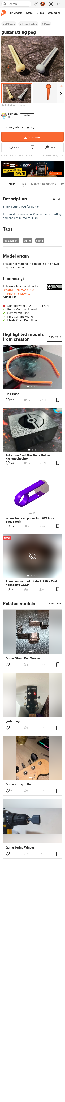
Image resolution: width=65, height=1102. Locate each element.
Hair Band (12, 393)
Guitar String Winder (20, 847)
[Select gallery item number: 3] (34, 386)
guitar (27, 240)
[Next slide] (60, 93)
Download (34, 137)
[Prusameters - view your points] (42, 4)
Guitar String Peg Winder (23, 658)
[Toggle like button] (8, 400)
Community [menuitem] (55, 12)
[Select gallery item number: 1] (28, 386)
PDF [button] (58, 198)
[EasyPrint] (35, 4)
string (39, 240)
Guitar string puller (19, 784)
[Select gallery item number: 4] (37, 386)
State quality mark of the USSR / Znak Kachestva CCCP (32, 583)
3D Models (10, 24)
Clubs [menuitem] (40, 12)
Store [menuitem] (29, 12)
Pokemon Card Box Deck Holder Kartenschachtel (28, 456)
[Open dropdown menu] (60, 32)
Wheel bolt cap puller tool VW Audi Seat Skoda (30, 520)
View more (54, 336)
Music (47, 24)
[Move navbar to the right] (61, 13)
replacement (11, 240)
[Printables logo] (3, 13)
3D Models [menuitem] (15, 12)
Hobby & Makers (29, 24)
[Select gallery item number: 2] (31, 386)
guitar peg (13, 721)
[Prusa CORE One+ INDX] (32, 169)
